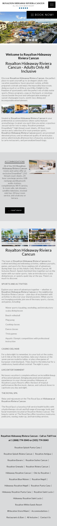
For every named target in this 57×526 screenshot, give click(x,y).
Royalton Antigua (43, 454)
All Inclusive (32, 517)
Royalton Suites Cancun (36, 460)
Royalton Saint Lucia (43, 492)
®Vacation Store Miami (18, 511)
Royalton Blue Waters (19, 479)
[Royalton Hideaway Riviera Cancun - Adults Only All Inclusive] (23, 6)
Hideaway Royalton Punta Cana (16, 492)
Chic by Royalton (41, 473)
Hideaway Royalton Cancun (18, 473)
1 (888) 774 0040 (20, 440)
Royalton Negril (39, 479)
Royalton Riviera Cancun (13, 294)
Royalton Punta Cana (40, 485)
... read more (14, 210)
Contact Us (45, 517)
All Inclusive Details (42, 243)
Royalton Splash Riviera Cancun (18, 454)
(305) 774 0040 (40, 440)
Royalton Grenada (15, 466)
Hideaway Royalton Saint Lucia (27, 498)
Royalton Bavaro (15, 460)
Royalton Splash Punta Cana (27, 447)
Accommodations (42, 171)
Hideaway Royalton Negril (16, 485)
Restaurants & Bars (15, 243)
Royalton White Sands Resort (28, 504)
